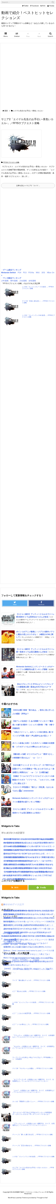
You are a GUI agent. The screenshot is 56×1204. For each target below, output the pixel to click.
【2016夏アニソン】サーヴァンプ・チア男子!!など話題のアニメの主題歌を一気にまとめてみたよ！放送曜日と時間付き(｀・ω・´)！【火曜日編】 (33, 768)
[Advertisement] (28, 77)
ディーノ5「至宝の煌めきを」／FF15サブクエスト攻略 (31, 1145)
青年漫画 (14, 281)
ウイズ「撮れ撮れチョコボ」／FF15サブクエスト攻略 (31, 980)
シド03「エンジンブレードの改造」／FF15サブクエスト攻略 (38, 287)
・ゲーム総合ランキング (11, 270)
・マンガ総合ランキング (11, 278)
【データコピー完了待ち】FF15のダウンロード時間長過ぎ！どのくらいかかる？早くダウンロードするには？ (32, 1113)
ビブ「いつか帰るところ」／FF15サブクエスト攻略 (30, 1024)
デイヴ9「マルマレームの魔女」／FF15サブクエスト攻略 (32, 1068)
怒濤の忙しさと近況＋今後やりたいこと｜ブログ (23, 947)
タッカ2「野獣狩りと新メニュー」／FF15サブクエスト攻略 (33, 1101)
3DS (43, 272)
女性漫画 (32, 281)
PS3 (25, 272)
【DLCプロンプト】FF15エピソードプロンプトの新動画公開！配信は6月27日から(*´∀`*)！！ (34, 687)
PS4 (19, 272)
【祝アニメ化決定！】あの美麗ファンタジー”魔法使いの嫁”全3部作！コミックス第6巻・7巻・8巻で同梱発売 (33, 724)
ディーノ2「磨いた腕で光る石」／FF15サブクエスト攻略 (32, 1134)
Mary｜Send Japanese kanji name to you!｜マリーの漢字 (27, 958)
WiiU (38, 272)
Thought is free (42, 1198)
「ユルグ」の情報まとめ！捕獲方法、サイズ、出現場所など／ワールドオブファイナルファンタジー (33, 1091)
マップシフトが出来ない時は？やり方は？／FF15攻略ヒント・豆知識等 (32, 1058)
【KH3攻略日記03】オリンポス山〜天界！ (21, 929)
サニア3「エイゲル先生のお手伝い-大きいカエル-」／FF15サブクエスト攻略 (33, 1168)
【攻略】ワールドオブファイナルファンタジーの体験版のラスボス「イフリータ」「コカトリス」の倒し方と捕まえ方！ (33, 779)
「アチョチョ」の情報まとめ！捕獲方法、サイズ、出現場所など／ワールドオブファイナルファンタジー (33, 1036)
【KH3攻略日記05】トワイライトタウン (20, 910)
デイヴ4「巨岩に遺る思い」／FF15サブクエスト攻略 (38, 302)
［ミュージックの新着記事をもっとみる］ (18, 879)
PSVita (31, 272)
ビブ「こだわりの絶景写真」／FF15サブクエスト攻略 (31, 1013)
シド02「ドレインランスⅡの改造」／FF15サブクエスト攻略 (38, 316)
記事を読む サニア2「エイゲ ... (28, 185)
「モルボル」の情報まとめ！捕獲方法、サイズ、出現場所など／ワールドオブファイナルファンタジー (33, 1047)
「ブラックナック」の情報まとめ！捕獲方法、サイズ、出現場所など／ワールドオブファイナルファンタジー (33, 1124)
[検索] (53, 2)
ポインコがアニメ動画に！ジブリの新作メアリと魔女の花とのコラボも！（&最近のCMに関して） (35, 634)
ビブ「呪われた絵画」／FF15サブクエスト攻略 (28, 991)
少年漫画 (4, 281)
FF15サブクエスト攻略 (11, 162)
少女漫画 (23, 281)
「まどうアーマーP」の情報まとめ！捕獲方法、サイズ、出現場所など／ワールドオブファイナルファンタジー (33, 1080)
